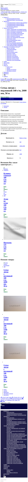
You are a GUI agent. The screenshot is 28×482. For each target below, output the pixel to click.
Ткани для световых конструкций (15, 33)
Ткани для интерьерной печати (14, 34)
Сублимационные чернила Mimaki (15, 25)
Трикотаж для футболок (13, 57)
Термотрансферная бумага (13, 18)
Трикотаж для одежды (12, 56)
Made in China (23, 138)
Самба (5, 61)
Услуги (5, 64)
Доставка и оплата (11, 71)
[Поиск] (2, 6)
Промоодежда (10, 50)
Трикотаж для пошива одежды (11, 46)
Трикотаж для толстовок (13, 58)
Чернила (6, 21)
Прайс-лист (9, 66)
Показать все (10, 412)
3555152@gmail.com (17, 398)
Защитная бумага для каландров (15, 20)
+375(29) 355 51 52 (15, 12)
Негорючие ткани (11, 41)
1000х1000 (22, 146)
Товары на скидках (11, 69)
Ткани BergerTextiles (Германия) (15, 45)
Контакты (6, 73)
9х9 (20, 150)
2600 (20, 154)
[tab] (15, 106)
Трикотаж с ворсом (11, 54)
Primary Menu (4, 14)
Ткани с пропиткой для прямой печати (16, 29)
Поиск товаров (4, 4)
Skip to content (4, 8)
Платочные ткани (11, 38)
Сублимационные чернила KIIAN (15, 24)
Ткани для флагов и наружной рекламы (17, 30)
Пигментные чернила (12, 26)
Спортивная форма (11, 49)
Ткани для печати (8, 28)
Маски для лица (11, 48)
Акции (8, 68)
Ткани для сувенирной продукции (15, 37)
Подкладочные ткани (12, 52)
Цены (5, 65)
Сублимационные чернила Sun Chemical (17, 22)
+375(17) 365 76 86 (5, 12)
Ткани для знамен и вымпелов (14, 32)
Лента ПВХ (7, 62)
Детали (5, 107)
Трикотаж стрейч (11, 53)
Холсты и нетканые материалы (14, 42)
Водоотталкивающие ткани (14, 40)
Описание (6, 106)
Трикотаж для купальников (13, 60)
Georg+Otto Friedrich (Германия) (15, 44)
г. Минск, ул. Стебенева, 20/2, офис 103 (12, 399)
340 (20, 142)
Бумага (5, 17)
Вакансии (6, 72)
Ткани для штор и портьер (13, 36)
